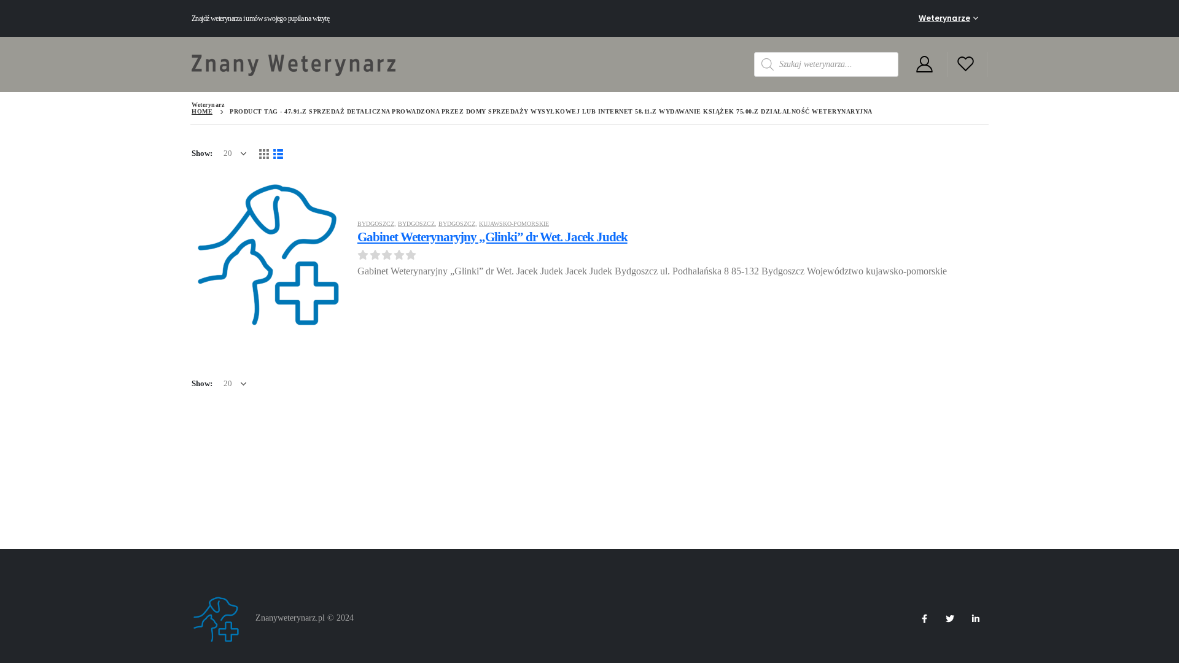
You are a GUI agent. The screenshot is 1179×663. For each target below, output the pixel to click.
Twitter (950, 618)
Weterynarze (944, 18)
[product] (268, 253)
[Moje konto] (924, 64)
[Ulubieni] (966, 64)
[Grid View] (264, 153)
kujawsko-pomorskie (514, 223)
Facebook (924, 618)
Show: (202, 153)
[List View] (278, 153)
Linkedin (975, 618)
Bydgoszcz (375, 223)
